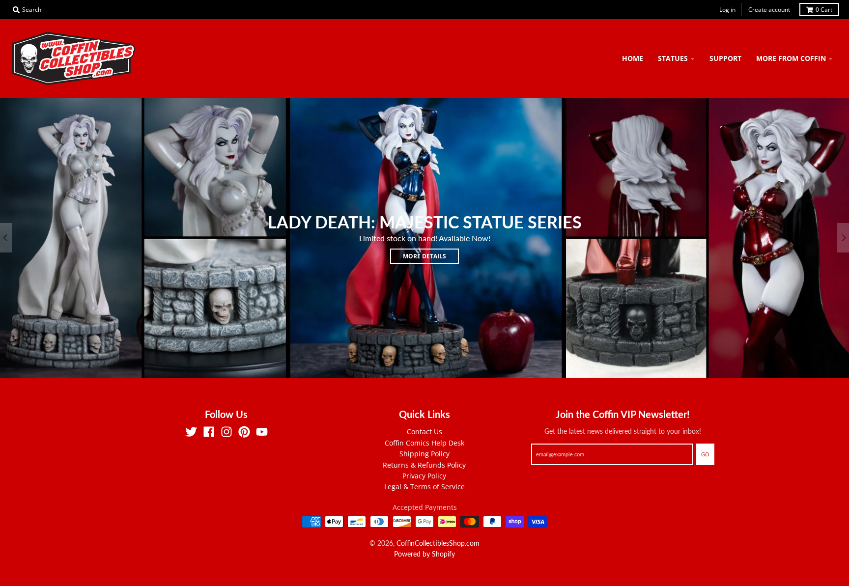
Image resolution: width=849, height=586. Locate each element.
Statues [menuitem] (673, 58)
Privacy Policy (424, 475)
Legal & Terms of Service (424, 486)
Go (705, 454)
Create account (769, 9)
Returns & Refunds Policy (424, 465)
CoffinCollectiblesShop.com (438, 543)
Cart (824, 9)
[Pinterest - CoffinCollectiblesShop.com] (244, 432)
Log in (727, 9)
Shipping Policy (424, 453)
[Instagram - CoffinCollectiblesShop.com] (226, 432)
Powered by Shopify (424, 554)
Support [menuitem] (725, 58)
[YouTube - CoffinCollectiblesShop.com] (262, 432)
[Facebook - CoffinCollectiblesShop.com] (209, 432)
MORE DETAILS (424, 256)
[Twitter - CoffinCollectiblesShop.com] (191, 432)
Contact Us (424, 431)
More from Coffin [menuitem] (791, 58)
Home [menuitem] (632, 58)
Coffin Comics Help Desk (424, 442)
